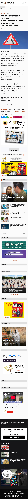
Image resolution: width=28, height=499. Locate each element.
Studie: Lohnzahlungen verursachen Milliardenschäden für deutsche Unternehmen (18, 460)
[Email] (11, 117)
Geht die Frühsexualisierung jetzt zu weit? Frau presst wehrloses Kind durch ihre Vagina (18, 205)
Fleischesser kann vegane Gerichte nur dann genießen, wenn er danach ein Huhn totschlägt (18, 212)
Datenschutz (18, 491)
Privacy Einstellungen (7, 493)
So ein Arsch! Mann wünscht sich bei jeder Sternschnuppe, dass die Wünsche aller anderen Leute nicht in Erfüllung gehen (18, 226)
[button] (2, 3)
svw (3, 104)
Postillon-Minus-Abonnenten (14, 355)
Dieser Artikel (4, 109)
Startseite (3, 13)
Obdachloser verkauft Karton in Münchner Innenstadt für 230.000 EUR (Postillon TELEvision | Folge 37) (12, 406)
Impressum (12, 491)
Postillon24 (22, 493)
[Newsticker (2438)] (5, 454)
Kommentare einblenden (14, 149)
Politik (8, 13)
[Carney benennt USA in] (5, 447)
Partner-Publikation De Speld (18, 111)
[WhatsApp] (8, 117)
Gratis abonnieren (14, 437)
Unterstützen (16, 493)
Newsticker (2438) (14, 452)
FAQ (8, 491)
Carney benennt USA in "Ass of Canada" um (16, 446)
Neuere (4, 233)
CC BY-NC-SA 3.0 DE (9, 496)
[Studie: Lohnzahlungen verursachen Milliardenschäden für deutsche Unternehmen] (5, 461)
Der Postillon (14, 495)
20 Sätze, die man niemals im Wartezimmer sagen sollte (16, 218)
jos (1, 104)
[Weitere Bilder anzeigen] (14, 294)
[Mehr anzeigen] (23, 117)
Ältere (24, 233)
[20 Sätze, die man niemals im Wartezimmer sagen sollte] (5, 219)
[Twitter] (5, 117)
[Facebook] (2, 117)
